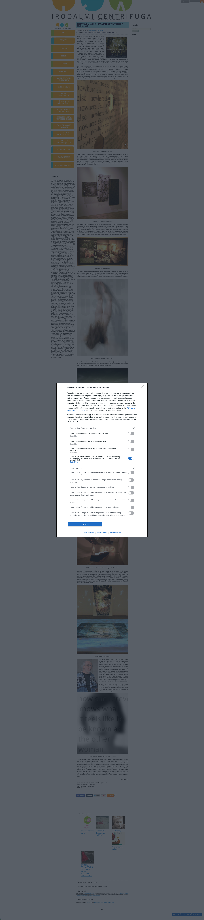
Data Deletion (89, 533)
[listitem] (102, 428)
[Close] (143, 387)
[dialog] (102, 460)
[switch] (131, 433)
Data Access (102, 533)
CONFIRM (85, 524)
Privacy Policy (115, 533)
